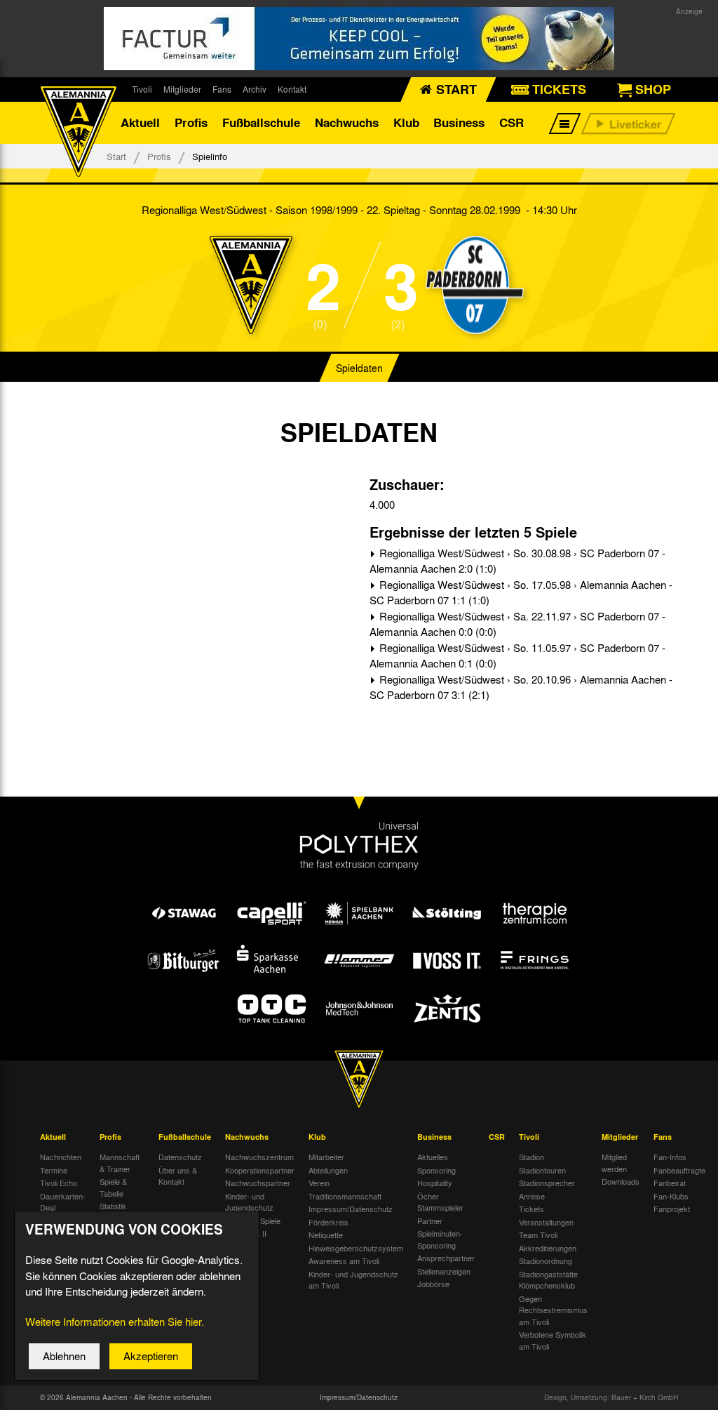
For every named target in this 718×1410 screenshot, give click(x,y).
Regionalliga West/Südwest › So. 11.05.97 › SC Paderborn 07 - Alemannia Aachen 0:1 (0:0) (517, 656)
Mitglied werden (614, 1162)
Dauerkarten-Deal (63, 1201)
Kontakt (292, 89)
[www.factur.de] (359, 38)
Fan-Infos (669, 1156)
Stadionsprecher (547, 1182)
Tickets (531, 1208)
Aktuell (140, 122)
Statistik (113, 1205)
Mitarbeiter (326, 1156)
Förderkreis (328, 1222)
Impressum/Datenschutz (351, 1208)
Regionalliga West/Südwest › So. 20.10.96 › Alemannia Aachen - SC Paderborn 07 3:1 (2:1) (521, 687)
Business (459, 122)
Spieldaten (359, 368)
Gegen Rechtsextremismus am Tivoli (553, 1310)
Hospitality (434, 1182)
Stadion (531, 1156)
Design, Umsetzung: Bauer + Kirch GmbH (611, 1397)
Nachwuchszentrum (259, 1156)
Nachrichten (60, 1156)
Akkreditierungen (547, 1247)
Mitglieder (182, 89)
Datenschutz (180, 1156)
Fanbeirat (669, 1182)
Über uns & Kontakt (177, 1176)
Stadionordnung (545, 1260)
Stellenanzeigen (443, 1271)
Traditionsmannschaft (345, 1196)
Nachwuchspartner (257, 1182)
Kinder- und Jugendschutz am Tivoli (353, 1279)
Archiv (254, 89)
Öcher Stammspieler (440, 1201)
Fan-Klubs (671, 1196)
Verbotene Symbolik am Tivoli (552, 1340)
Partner (429, 1220)
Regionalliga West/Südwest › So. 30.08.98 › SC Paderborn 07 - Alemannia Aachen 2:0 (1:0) (517, 561)
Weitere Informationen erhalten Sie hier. (114, 1321)
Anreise (532, 1196)
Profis (191, 122)
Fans (221, 89)
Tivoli (142, 89)
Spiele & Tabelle (113, 1187)
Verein (319, 1182)
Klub (406, 122)
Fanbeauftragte (679, 1170)
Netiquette (326, 1234)
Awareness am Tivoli (344, 1260)
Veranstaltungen (546, 1222)
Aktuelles (432, 1156)
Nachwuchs (347, 122)
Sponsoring (436, 1170)
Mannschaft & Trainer (120, 1162)
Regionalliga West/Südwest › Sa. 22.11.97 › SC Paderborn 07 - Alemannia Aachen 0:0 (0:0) (517, 624)
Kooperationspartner (259, 1170)
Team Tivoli (538, 1234)
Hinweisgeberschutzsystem (356, 1247)
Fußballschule (261, 122)
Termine (53, 1170)
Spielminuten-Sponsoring (440, 1239)
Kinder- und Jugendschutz (249, 1201)
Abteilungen (328, 1170)
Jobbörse (433, 1283)
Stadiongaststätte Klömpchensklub (548, 1279)
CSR (511, 122)
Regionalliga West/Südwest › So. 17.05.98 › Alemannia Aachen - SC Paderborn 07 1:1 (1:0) (521, 592)
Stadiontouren (542, 1170)
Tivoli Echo (58, 1182)
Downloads (620, 1181)
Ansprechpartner (446, 1257)
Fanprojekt (671, 1208)
